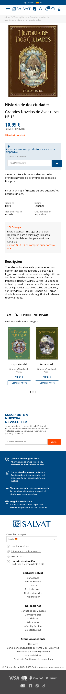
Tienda (33, 585)
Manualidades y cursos (33, 610)
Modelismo (33, 618)
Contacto (33, 644)
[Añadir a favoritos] (29, 331)
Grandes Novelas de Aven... (19, 370)
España (31, 2)
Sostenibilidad (33, 581)
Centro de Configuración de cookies (33, 659)
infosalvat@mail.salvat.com (26, 551)
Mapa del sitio (33, 655)
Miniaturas (33, 622)
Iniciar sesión (33, 596)
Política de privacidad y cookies (33, 651)
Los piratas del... (19, 364)
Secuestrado (47, 364)
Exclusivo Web (33, 589)
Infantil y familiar (33, 626)
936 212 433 (18, 556)
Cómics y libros (33, 614)
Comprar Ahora (19, 382)
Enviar (54, 442)
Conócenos (33, 578)
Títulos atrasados (33, 593)
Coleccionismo (33, 629)
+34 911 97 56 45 (20, 546)
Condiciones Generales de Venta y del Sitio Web (33, 647)
